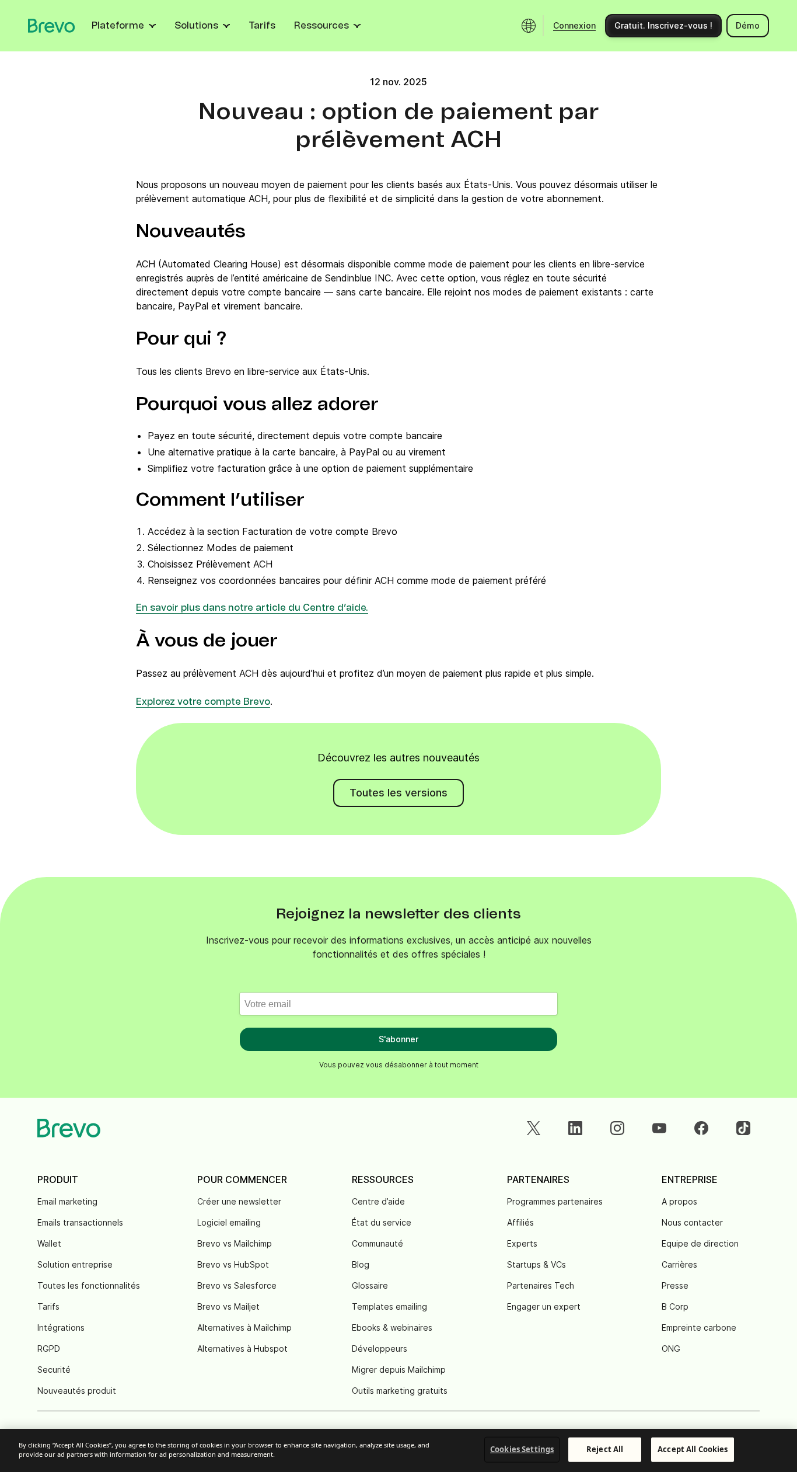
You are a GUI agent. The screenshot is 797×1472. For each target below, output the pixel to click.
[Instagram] (617, 1128)
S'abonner (398, 1039)
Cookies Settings (522, 1449)
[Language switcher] (529, 26)
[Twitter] (533, 1128)
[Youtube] (659, 1128)
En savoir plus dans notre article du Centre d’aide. (252, 608)
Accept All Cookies (693, 1449)
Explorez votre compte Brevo (203, 702)
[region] (398, 1450)
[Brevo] (51, 26)
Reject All (604, 1449)
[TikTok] (743, 1128)
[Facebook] (701, 1128)
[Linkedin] (575, 1128)
